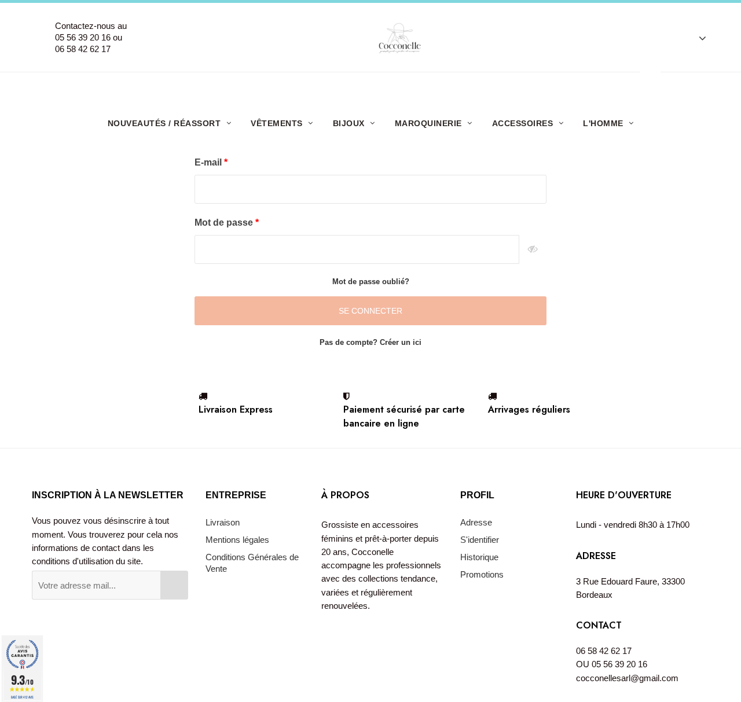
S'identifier (479, 540)
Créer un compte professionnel (375, 86)
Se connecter (370, 310)
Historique (479, 557)
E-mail (209, 162)
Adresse (476, 522)
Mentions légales (237, 540)
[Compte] (696, 38)
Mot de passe (225, 222)
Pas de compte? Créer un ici (370, 342)
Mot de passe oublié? (370, 281)
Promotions (482, 574)
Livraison (223, 522)
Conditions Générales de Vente (252, 563)
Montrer (532, 249)
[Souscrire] (174, 585)
